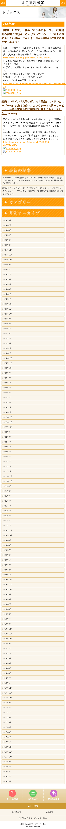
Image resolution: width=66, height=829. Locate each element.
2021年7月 (7, 496)
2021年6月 (7, 501)
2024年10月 (7, 314)
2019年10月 (7, 589)
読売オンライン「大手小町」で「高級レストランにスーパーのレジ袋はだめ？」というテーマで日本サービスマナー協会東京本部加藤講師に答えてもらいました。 (32, 191)
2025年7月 (7, 274)
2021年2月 (7, 521)
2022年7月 (7, 442)
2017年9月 (7, 703)
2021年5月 (7, 506)
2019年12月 (7, 580)
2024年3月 (7, 343)
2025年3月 (7, 289)
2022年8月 (7, 437)
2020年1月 (7, 575)
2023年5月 (7, 393)
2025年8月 (7, 270)
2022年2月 (7, 466)
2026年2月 (7, 245)
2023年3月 (7, 402)
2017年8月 (7, 708)
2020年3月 (7, 565)
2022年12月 (7, 417)
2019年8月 (7, 599)
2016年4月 (7, 776)
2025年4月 (7, 284)
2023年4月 (7, 398)
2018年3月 (7, 673)
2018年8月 (7, 649)
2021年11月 (7, 481)
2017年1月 (7, 742)
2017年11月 (7, 693)
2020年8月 (7, 545)
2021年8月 (7, 491)
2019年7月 (7, 604)
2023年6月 (7, 388)
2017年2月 (7, 737)
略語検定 (49, 812)
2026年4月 (7, 235)
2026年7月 (7, 225)
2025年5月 (7, 279)
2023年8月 (7, 378)
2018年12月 (7, 629)
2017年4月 (7, 727)
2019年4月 (7, 619)
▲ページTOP (33, 806)
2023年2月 (7, 407)
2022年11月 (7, 422)
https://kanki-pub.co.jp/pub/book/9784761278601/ (27, 57)
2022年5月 (7, 452)
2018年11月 (7, 634)
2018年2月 (7, 678)
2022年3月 (7, 461)
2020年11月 (7, 530)
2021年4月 (7, 511)
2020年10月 (7, 535)
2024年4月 (7, 338)
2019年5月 (7, 614)
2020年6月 (7, 555)
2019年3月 (7, 624)
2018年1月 (7, 683)
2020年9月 (7, 540)
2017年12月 (7, 688)
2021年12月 (7, 476)
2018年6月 (7, 658)
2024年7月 (7, 329)
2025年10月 (7, 260)
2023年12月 (7, 358)
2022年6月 (7, 447)
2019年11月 (7, 585)
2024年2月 (7, 348)
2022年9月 (7, 432)
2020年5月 (7, 560)
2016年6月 (7, 767)
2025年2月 (7, 294)
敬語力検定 (16, 812)
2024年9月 (7, 319)
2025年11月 (7, 255)
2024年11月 (7, 309)
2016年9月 (7, 762)
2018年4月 (7, 668)
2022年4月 (7, 457)
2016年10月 (7, 757)
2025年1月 (7, 299)
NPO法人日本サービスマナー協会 (33, 818)
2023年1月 (7, 412)
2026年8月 (7, 220)
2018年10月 (7, 639)
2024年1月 (7, 353)
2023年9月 (7, 373)
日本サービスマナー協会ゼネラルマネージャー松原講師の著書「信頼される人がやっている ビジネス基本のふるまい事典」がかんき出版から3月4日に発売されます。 (33, 180)
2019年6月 (7, 609)
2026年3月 (7, 240)
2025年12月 (7, 250)
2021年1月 (7, 525)
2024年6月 (7, 334)
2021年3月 (7, 516)
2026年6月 (7, 230)
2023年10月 (7, 368)
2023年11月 (7, 363)
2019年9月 (7, 594)
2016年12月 (7, 747)
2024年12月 (7, 304)
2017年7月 (7, 712)
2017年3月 (7, 732)
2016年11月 (7, 752)
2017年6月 (7, 717)
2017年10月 (7, 698)
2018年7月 (7, 653)
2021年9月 (7, 486)
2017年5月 (7, 722)
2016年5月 (7, 772)
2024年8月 (7, 324)
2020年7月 (7, 550)
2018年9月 (7, 644)
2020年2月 (7, 570)
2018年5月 (7, 663)
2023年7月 (7, 383)
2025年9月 (7, 265)
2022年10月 (7, 427)
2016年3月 (7, 781)
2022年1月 (7, 471)
